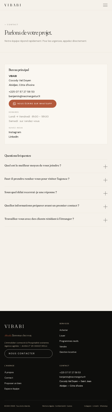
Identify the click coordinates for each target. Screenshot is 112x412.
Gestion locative (68, 352)
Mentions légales (48, 406)
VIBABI (13, 5)
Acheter (64, 330)
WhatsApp (103, 406)
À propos (9, 372)
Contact (9, 377)
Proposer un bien (13, 383)
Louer (62, 335)
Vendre (63, 346)
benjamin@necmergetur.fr (24, 96)
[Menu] (105, 5)
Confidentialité (60, 406)
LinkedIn (13, 136)
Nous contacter (22, 353)
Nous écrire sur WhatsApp (35, 103)
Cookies (69, 406)
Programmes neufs (69, 341)
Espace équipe (12, 388)
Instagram (15, 132)
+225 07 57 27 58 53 (22, 91)
